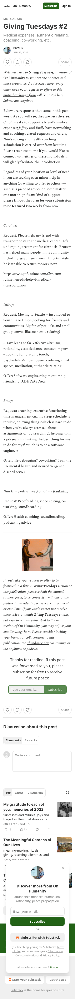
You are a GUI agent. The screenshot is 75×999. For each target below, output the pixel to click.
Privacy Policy (50, 955)
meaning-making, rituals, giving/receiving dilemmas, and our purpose (26, 852)
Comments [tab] (13, 740)
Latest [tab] (19, 793)
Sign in (66, 6)
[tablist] (21, 740)
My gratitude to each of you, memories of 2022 (23, 807)
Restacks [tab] (31, 740)
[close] (63, 867)
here (50, 83)
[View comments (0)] (17, 62)
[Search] (67, 792)
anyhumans (17, 649)
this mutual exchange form (32, 92)
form (35, 200)
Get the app (58, 980)
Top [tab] (8, 793)
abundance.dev (38, 643)
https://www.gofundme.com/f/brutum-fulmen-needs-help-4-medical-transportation (32, 279)
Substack (17, 990)
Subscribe (51, 6)
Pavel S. (18, 48)
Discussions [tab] (35, 793)
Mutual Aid (12, 19)
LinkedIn (60, 491)
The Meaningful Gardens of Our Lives (27, 842)
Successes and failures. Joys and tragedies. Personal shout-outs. (26, 817)
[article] (37, 817)
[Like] (7, 62)
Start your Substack (26, 980)
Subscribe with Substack (40, 937)
